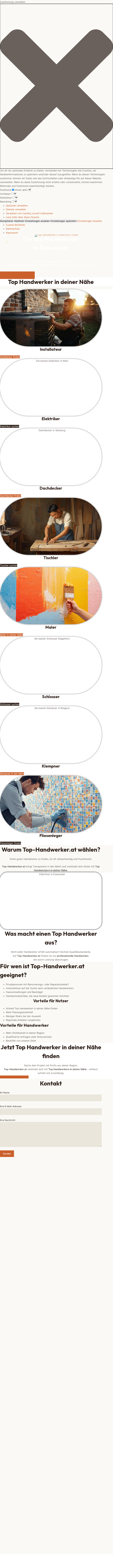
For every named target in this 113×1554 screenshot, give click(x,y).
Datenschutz (13, 228)
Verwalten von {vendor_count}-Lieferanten (29, 213)
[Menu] (7, 242)
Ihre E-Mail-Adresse (10, 1106)
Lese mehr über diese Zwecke (22, 217)
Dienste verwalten (16, 209)
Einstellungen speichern (63, 220)
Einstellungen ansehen (37, 220)
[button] (56, 86)
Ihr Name (5, 1092)
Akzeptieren (6, 220)
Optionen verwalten (17, 205)
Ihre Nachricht (7, 1120)
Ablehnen (19, 220)
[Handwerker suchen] (106, 242)
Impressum (12, 232)
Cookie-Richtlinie (15, 224)
